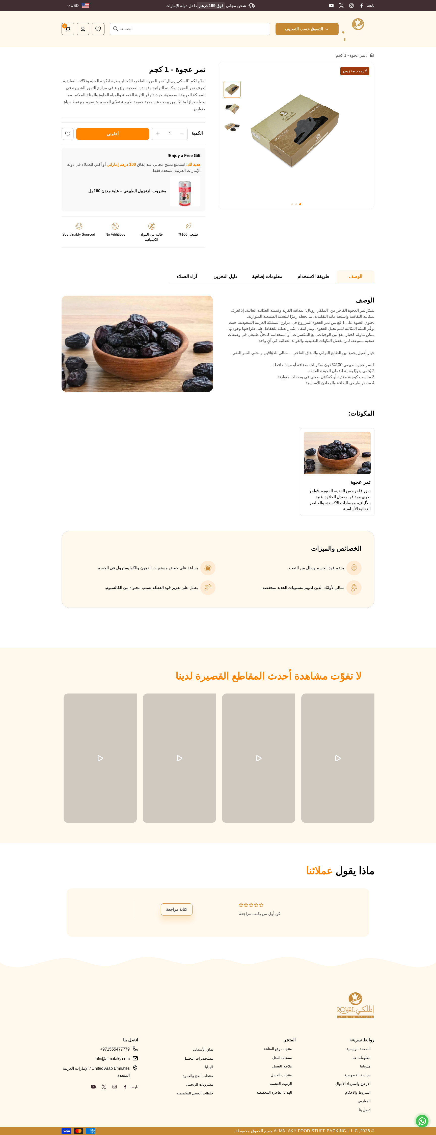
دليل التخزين (225, 276)
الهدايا (209, 1067)
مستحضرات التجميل (198, 1058)
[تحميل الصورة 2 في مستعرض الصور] (232, 108)
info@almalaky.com (112, 1059)
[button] (300, 204)
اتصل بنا (365, 1110)
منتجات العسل (281, 1075)
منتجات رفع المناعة (278, 1049)
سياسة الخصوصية (357, 1075)
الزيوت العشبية (281, 1084)
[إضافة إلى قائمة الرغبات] (67, 134)
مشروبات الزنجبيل (199, 1084)
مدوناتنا (365, 1066)
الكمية (197, 133)
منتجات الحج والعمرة (198, 1076)
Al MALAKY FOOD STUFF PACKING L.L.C (316, 1131)
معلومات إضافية (267, 276)
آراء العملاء (187, 276)
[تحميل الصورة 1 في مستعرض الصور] (232, 89)
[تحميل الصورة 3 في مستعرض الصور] (232, 126)
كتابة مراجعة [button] (176, 909)
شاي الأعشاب (203, 1050)
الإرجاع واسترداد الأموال (353, 1084)
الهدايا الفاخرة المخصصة (274, 1092)
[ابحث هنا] (116, 28)
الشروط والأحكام (358, 1092)
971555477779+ (115, 1049)
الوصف (355, 276)
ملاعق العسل (282, 1066)
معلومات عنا (361, 1058)
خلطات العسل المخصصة (195, 1093)
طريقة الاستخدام (313, 276)
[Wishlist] (98, 29)
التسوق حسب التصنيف (304, 29)
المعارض (364, 1101)
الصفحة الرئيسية (358, 1049)
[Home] (371, 55)
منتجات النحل (282, 1058)
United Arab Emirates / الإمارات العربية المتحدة (96, 1072)
